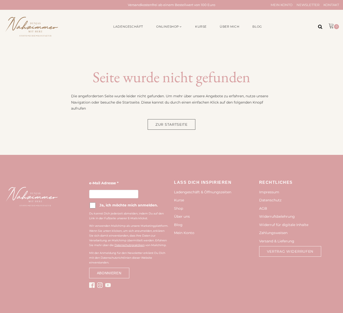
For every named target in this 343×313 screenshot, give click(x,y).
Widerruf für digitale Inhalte (283, 224)
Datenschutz (270, 200)
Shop (178, 208)
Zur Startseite (171, 124)
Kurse (179, 200)
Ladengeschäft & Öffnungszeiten (202, 192)
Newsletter (308, 5)
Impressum (269, 192)
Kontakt (331, 5)
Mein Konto (282, 5)
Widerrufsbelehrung (277, 216)
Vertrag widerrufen (290, 251)
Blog (178, 224)
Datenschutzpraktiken (130, 245)
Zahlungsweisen (273, 233)
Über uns (182, 216)
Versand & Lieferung (276, 241)
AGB (263, 208)
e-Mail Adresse (104, 183)
